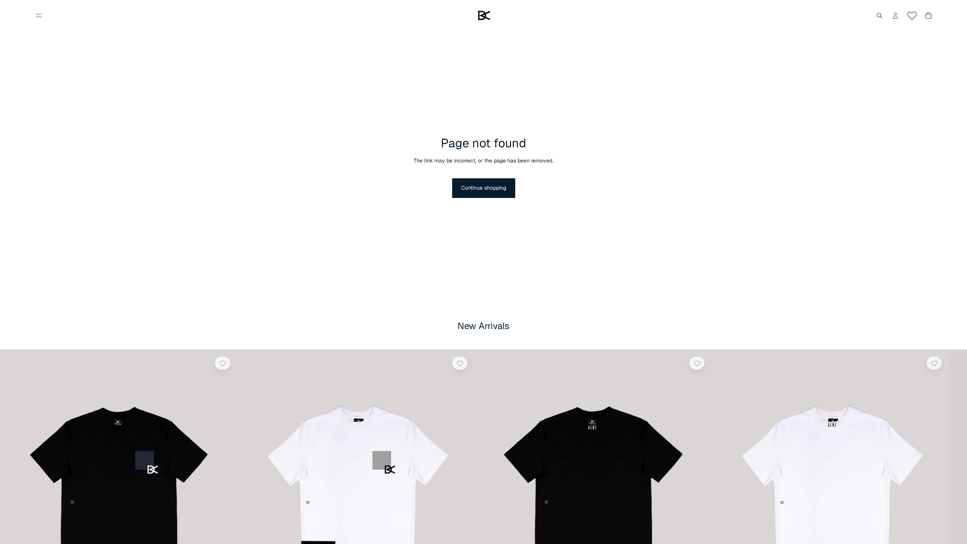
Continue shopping (483, 187)
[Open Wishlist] (912, 15)
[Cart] (928, 15)
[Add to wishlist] (222, 363)
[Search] (879, 15)
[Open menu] (38, 15)
